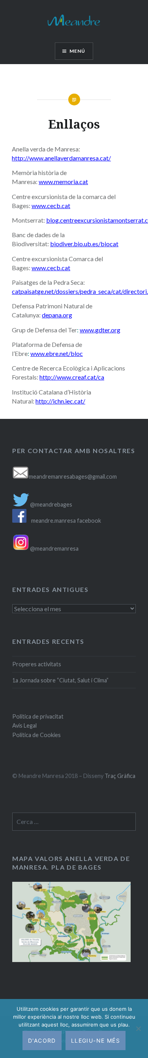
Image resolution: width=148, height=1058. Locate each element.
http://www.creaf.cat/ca (71, 377)
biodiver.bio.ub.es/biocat (84, 243)
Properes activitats (36, 664)
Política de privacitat (38, 716)
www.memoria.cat (63, 181)
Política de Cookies (36, 735)
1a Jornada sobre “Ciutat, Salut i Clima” (60, 680)
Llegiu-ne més (95, 1040)
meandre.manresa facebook (66, 520)
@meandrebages (51, 504)
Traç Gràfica (120, 775)
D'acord (42, 1040)
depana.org (57, 315)
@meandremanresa (54, 548)
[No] (138, 1028)
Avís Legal (24, 725)
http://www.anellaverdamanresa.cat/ (61, 158)
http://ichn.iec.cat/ (60, 401)
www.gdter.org (100, 330)
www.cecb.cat (51, 267)
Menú (77, 51)
